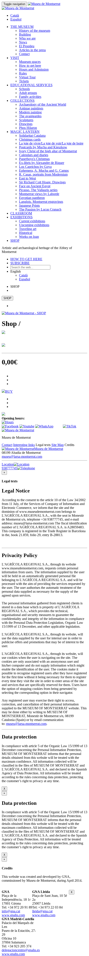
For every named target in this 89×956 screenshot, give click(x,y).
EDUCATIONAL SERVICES (31, 85)
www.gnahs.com (13, 915)
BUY (9, 391)
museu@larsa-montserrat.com (22, 456)
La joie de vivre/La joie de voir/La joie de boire (51, 143)
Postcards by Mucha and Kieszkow (43, 147)
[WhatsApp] (44, 426)
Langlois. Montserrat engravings (41, 201)
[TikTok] (69, 426)
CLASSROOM (21, 213)
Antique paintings (31, 108)
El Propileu (26, 46)
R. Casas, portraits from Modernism (43, 174)
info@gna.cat (11, 911)
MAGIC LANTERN (25, 131)
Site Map (57, 445)
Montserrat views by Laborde (39, 194)
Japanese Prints (29, 205)
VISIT (14, 58)
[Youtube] (26, 426)
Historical (25, 233)
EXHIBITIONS (21, 217)
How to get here (30, 65)
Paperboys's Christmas (34, 159)
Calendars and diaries (33, 155)
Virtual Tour (27, 77)
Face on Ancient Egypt (34, 186)
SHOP (14, 240)
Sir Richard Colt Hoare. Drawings (42, 182)
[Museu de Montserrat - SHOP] (24, 313)
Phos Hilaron (28, 128)
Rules (23, 73)
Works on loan (29, 236)
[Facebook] (10, 426)
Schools (24, 89)
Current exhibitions (32, 221)
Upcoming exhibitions (34, 225)
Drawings (25, 124)
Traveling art (27, 229)
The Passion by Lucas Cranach (40, 209)
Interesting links (24, 445)
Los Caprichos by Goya (35, 166)
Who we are (27, 38)
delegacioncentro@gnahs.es (21, 950)
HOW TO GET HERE (26, 259)
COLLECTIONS (22, 100)
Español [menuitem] (15, 19)
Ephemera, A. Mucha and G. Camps (44, 170)
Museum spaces (30, 62)
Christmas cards (30, 139)
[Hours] (8, 422)
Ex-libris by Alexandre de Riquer (41, 163)
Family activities (30, 96)
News (23, 42)
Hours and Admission (34, 69)
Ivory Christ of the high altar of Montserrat (48, 151)
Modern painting (30, 112)
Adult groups (28, 93)
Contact (24, 54)
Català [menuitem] (14, 15)
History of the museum (34, 30)
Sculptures (26, 120)
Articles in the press (32, 50)
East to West (27, 178)
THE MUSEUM (21, 27)
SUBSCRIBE (20, 263)
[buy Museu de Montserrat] (3, 414)
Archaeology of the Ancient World (42, 104)
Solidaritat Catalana (32, 135)
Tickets (24, 81)
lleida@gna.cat (42, 911)
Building (25, 34)
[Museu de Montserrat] (18, 430)
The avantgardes (30, 116)
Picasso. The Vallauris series (38, 190)
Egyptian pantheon (32, 198)
